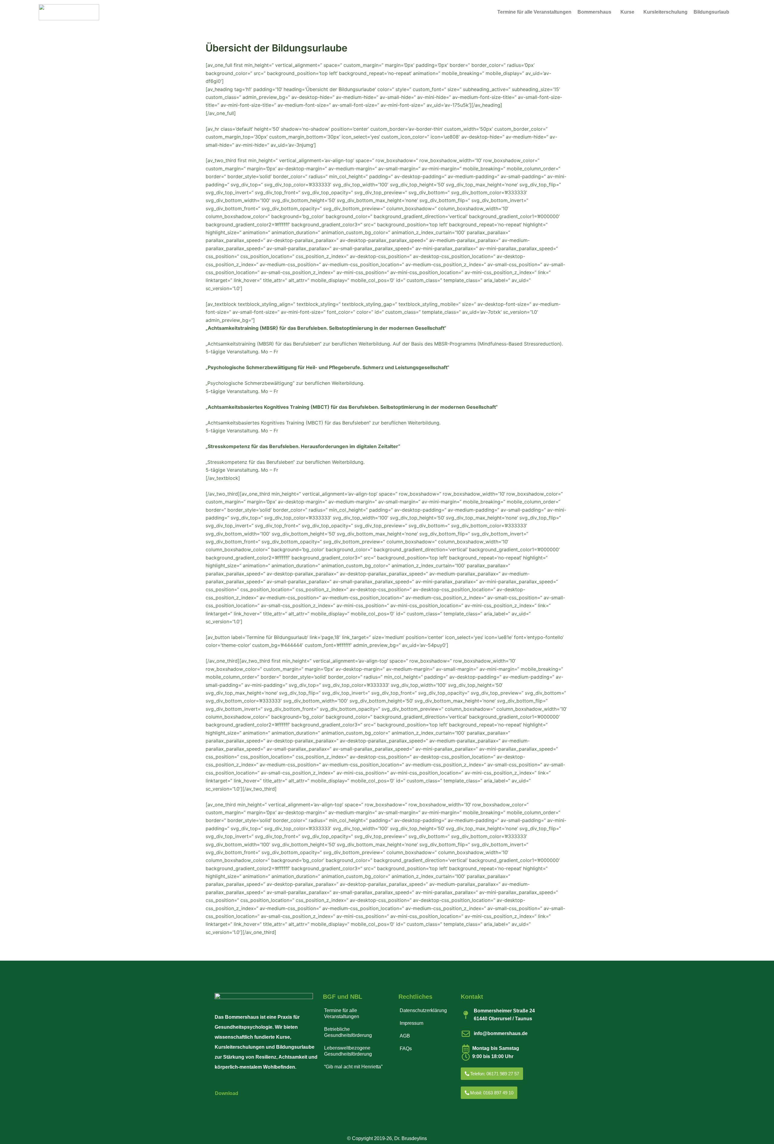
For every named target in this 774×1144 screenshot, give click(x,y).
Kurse (627, 12)
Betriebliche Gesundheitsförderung (348, 1032)
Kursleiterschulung (665, 12)
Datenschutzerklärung (423, 1010)
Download (226, 1093)
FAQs (406, 1048)
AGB (405, 1035)
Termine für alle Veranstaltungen (534, 12)
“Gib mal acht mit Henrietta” (353, 1066)
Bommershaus (594, 12)
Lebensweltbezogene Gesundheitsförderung (348, 1051)
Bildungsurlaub (711, 12)
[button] (595, 12)
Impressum (411, 1023)
